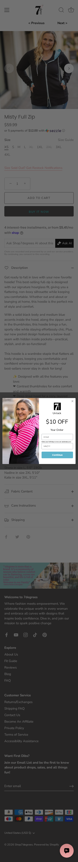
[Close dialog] (72, 401)
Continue (57, 454)
